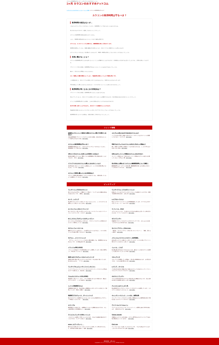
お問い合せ (112, 341)
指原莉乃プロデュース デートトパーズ (80, 295)
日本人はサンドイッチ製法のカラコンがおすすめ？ (127, 154)
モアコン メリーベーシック (77, 238)
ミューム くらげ (117, 247)
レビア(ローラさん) (118, 199)
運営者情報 (106, 341)
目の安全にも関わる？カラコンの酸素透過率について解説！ (130, 163)
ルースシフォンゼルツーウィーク (78, 209)
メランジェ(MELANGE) (75, 247)
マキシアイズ (116, 257)
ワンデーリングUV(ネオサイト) (77, 189)
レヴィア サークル (118, 266)
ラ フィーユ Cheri (118, 209)
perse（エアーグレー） (76, 324)
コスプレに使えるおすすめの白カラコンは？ (125, 133)
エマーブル (71, 305)
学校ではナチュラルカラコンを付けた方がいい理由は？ (129, 144)
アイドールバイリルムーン (120, 305)
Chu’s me (115, 324)
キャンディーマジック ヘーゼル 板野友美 (125, 295)
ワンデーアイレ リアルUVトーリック (123, 189)
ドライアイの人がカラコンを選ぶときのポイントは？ (84, 163)
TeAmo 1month (117, 314)
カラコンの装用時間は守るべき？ (78, 144)
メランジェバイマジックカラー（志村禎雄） (125, 238)
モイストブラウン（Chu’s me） (121, 228)
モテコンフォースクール (75, 228)
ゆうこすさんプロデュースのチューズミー (81, 218)
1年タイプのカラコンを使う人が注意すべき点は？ (83, 154)
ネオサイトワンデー (118, 276)
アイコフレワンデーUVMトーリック (79, 314)
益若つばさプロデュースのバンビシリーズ (81, 257)
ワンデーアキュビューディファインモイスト (81, 266)
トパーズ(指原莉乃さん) (75, 286)
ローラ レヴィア (73, 199)
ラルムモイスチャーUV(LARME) (78, 276)
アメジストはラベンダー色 (120, 286)
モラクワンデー (116, 218)
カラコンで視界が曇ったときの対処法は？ (81, 173)
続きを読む (85, 138)
